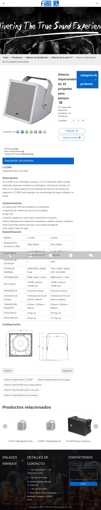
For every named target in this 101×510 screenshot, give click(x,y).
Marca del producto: (12, 141)
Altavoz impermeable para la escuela (63, 366)
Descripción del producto (19, 150)
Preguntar (74, 106)
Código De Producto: (13, 144)
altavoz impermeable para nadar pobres (22, 366)
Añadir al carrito (75, 113)
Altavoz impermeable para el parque (21, 372)
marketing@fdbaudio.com (16, 468)
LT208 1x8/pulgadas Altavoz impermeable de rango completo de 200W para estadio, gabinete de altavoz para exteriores (21, 428)
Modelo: (7, 139)
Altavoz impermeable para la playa (54, 361)
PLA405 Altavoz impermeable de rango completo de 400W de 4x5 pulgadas (79, 428)
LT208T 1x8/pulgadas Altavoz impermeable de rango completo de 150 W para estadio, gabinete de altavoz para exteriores (50, 428)
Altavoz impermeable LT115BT (18, 361)
